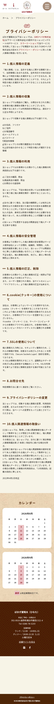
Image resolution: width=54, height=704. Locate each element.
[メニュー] (47, 6)
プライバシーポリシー (27, 697)
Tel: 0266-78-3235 (27, 623)
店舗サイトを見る (27, 641)
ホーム (6, 17)
